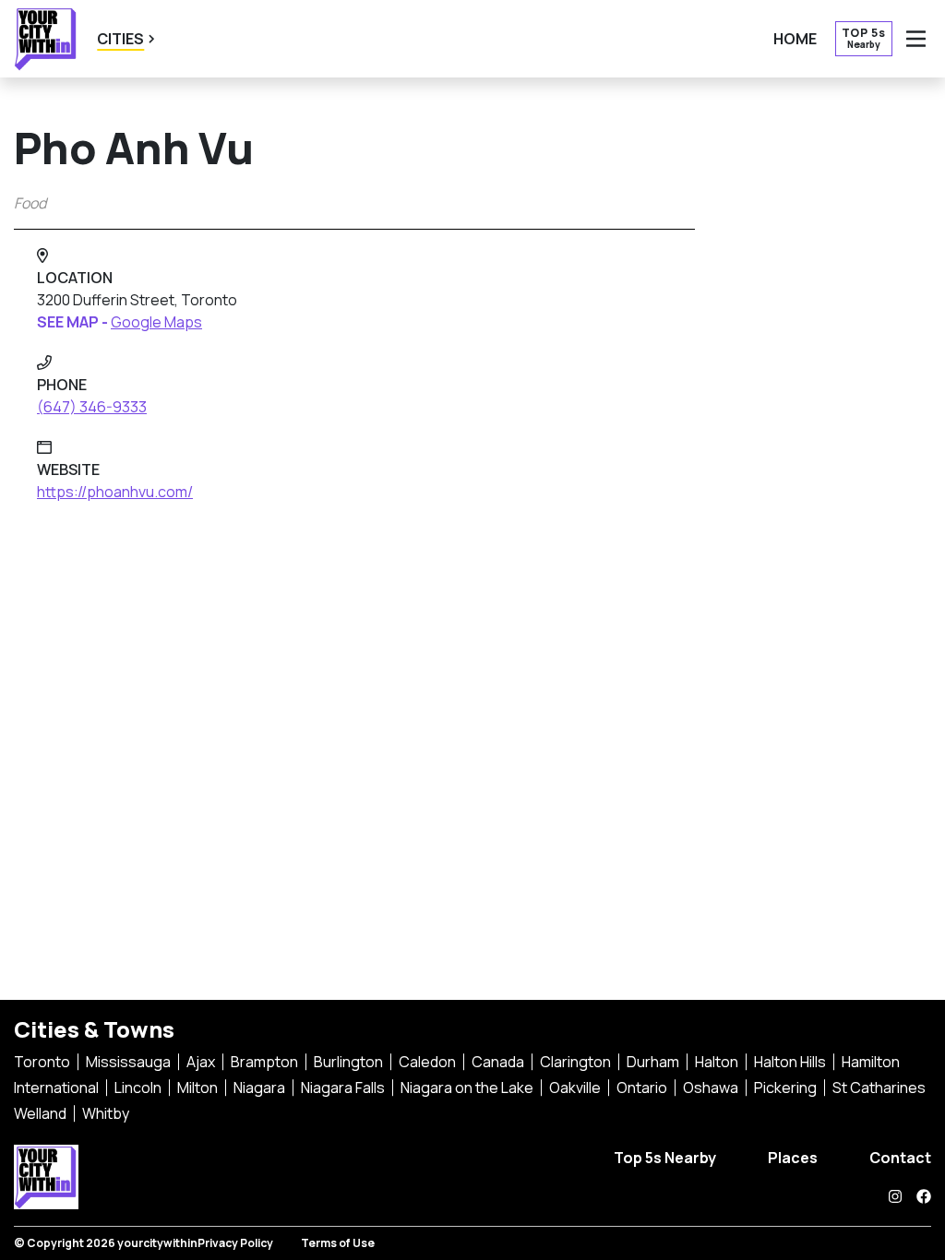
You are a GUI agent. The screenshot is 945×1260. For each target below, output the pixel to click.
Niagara (259, 1087)
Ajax (200, 1062)
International (56, 1087)
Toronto (42, 1062)
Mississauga (128, 1062)
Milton (197, 1087)
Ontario (641, 1087)
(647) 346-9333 (92, 407)
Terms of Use (338, 1243)
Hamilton (871, 1062)
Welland (40, 1113)
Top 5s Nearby (665, 1157)
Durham (653, 1062)
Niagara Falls (343, 1087)
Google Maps (156, 322)
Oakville (575, 1087)
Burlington (348, 1062)
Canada (498, 1062)
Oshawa (710, 1087)
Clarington (575, 1062)
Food (30, 203)
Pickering (785, 1087)
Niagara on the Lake (467, 1087)
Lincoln (137, 1087)
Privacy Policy (235, 1243)
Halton (716, 1062)
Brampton (264, 1062)
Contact (900, 1157)
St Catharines (879, 1087)
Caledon (427, 1062)
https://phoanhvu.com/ (115, 491)
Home (795, 39)
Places (793, 1157)
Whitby (105, 1113)
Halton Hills (790, 1062)
